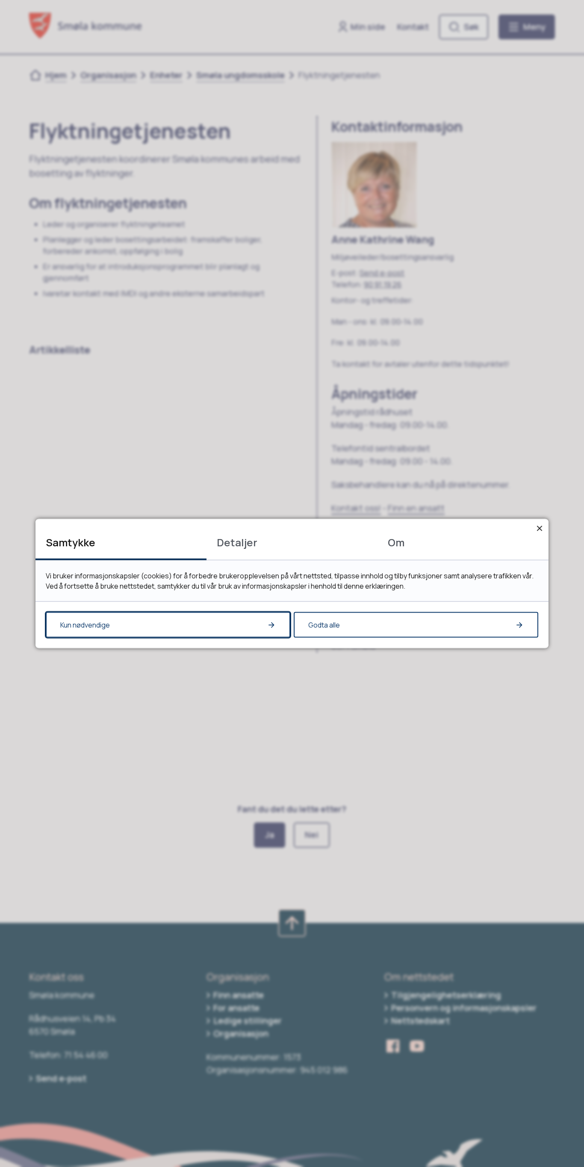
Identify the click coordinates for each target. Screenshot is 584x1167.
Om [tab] (396, 542)
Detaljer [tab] (237, 542)
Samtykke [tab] (70, 542)
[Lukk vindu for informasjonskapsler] (539, 528)
